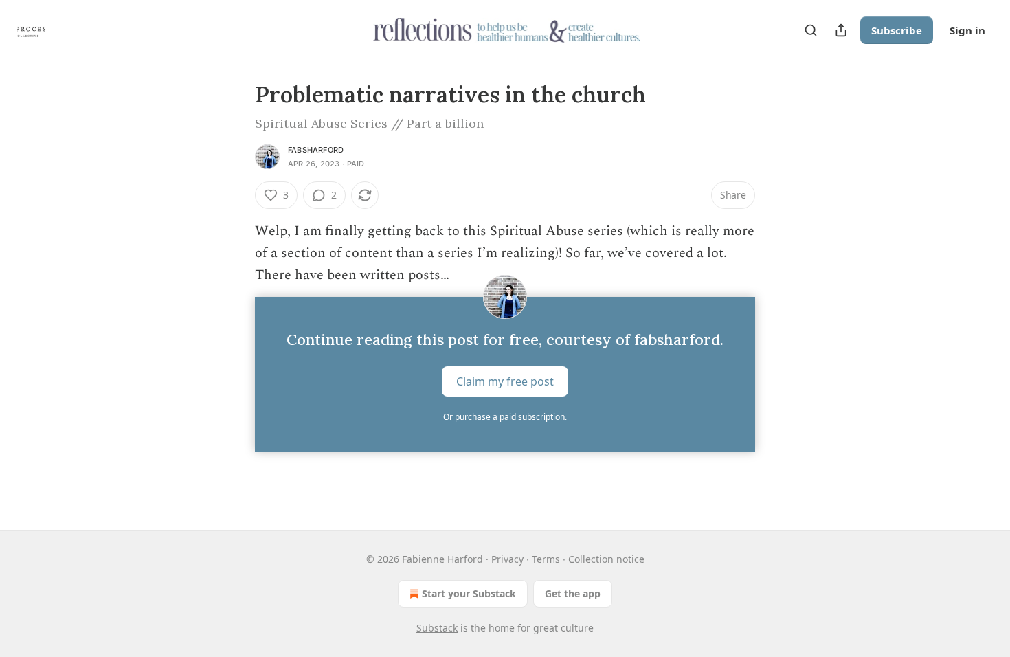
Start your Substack (469, 593)
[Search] (810, 30)
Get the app (573, 593)
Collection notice (606, 559)
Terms (546, 559)
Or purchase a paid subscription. (505, 417)
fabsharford (316, 150)
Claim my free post (505, 381)
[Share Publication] (841, 30)
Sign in (967, 30)
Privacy (507, 559)
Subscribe (896, 30)
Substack (437, 627)
